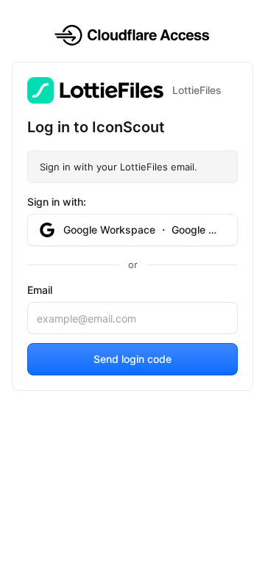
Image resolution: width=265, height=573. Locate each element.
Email (39, 290)
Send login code (132, 359)
